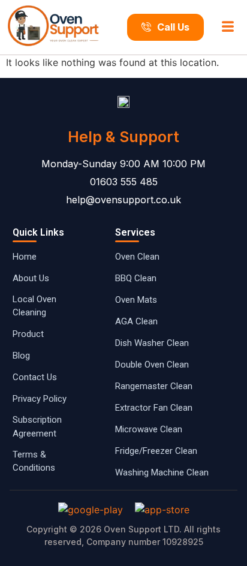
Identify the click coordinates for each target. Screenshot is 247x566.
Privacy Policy (40, 398)
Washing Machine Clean (162, 472)
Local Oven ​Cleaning (36, 306)
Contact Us (35, 377)
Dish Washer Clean (152, 343)
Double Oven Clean (152, 364)
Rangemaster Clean (153, 386)
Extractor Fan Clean (153, 407)
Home (25, 256)
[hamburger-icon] (228, 27)
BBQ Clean (135, 278)
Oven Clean (137, 256)
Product (28, 334)
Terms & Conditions (34, 461)
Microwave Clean (148, 429)
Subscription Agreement (37, 426)
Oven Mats (136, 299)
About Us (31, 278)
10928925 (182, 542)
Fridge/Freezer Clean (156, 450)
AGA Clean (136, 321)
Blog (21, 355)
